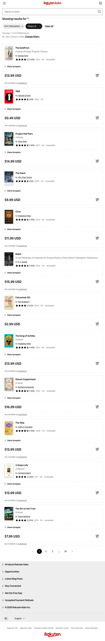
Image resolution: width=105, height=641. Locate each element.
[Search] (99, 11)
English (18, 618)
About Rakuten (91, 628)
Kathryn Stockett (25, 427)
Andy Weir (22, 141)
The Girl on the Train (25, 508)
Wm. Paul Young (25, 177)
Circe (18, 211)
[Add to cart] (97, 75)
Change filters (32, 36)
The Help (19, 422)
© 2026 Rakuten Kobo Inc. (17, 607)
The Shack (20, 173)
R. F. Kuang (22, 262)
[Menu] (4, 3)
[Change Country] (6, 618)
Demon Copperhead (25, 379)
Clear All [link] (49, 26)
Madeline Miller (24, 216)
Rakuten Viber (26, 628)
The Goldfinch (22, 47)
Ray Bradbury (24, 301)
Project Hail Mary (24, 133)
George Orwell (24, 95)
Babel (18, 254)
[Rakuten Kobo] (52, 3)
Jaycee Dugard (24, 473)
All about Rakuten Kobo (16, 564)
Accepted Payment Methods (19, 600)
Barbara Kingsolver (26, 387)
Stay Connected (13, 586)
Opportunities (12, 571)
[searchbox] (50, 11)
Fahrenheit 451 (22, 297)
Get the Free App (13, 593)
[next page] (72, 551)
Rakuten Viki (12, 628)
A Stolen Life (21, 465)
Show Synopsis (14, 66)
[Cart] (100, 3)
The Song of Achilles (25, 335)
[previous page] (32, 551)
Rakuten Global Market (43, 628)
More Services (77, 628)
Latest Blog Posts (14, 578)
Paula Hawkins (24, 516)
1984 (17, 91)
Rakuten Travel (62, 628)
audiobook (22, 83)
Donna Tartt (23, 55)
